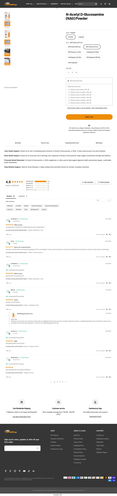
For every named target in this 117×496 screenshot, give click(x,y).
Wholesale (99, 442)
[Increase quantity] (76, 72)
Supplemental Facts (72, 143)
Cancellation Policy (80, 449)
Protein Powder (56, 445)
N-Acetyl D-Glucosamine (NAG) (14, 305)
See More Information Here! (22, 417)
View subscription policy (99, 108)
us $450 (18, 206)
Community (77, 462)
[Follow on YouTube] (24, 471)
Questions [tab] (22, 196)
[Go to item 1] (7, 16)
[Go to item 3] (7, 53)
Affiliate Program (101, 452)
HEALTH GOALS (42, 4)
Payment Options (79, 456)
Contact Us (100, 435)
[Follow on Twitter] (10, 471)
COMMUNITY (54, 4)
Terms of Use (78, 442)
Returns (99, 449)
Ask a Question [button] (88, 182)
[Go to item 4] (7, 62)
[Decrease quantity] (68, 72)
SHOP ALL (29, 4)
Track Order (100, 445)
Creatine (53, 442)
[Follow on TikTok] (29, 471)
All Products (54, 435)
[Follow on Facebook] (5, 471)
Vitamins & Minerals (57, 439)
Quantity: (69, 68)
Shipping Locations (80, 459)
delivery (18, 209)
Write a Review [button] (104, 182)
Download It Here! (95, 416)
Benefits (18, 143)
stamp (44, 209)
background (34, 209)
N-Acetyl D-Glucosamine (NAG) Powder (16, 230)
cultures (10, 209)
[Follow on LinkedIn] (33, 471)
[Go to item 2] (7, 25)
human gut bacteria (51, 206)
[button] (107, 234)
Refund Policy (78, 452)
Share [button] (9, 234)
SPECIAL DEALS (66, 4)
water (26, 206)
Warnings (99, 143)
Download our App (57, 449)
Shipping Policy (79, 445)
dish (26, 209)
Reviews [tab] (9, 196)
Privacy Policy (78, 439)
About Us (77, 435)
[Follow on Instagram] (15, 471)
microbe (9, 206)
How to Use (45, 143)
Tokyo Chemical (37, 206)
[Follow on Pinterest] (19, 471)
